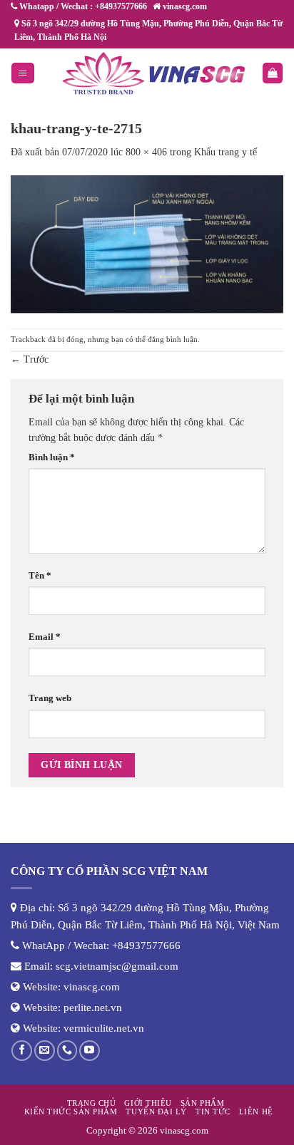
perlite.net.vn (93, 1007)
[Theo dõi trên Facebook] (21, 1050)
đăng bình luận (173, 339)
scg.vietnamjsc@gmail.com (117, 966)
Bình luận (52, 457)
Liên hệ (256, 1111)
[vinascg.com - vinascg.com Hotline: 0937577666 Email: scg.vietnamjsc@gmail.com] (153, 73)
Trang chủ (91, 1103)
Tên (40, 576)
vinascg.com (92, 987)
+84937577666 (146, 945)
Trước (30, 359)
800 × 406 (146, 152)
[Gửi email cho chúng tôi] (44, 1050)
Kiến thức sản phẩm (71, 1111)
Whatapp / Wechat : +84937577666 (82, 6)
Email (45, 637)
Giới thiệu (147, 1103)
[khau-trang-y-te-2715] (147, 243)
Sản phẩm (202, 1103)
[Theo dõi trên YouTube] (89, 1050)
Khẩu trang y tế (225, 152)
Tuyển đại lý (156, 1111)
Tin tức (213, 1111)
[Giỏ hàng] (273, 73)
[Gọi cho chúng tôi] (67, 1050)
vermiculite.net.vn (104, 1028)
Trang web (50, 698)
